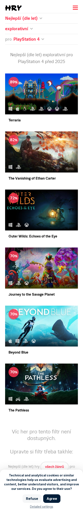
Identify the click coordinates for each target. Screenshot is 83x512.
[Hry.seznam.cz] (13, 8)
